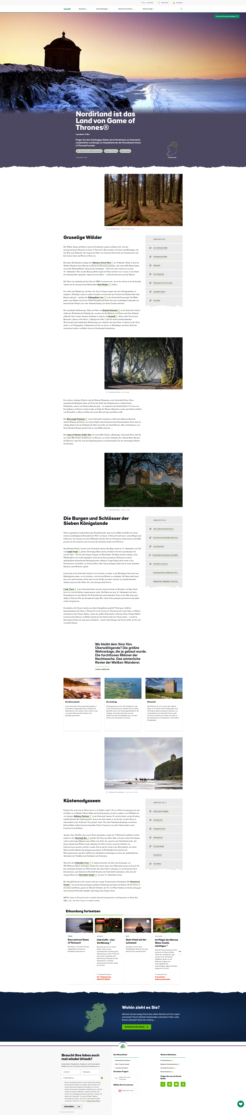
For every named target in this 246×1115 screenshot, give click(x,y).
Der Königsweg (158, 274)
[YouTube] (176, 1084)
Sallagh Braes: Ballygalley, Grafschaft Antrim (166, 581)
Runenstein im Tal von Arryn (162, 283)
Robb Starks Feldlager (161, 811)
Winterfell (156, 265)
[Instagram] (162, 1084)
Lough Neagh (72, 551)
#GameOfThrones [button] (111, 151)
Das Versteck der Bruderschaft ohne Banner (166, 537)
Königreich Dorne (159, 828)
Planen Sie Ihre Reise (125, 9)
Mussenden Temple (86, 874)
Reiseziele (82, 9)
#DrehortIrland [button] (125, 151)
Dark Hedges (102, 284)
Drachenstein (158, 820)
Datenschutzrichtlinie (93, 1101)
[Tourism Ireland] (69, 9)
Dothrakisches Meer (160, 256)
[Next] (179, 951)
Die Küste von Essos (160, 564)
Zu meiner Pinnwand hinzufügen (226, 16)
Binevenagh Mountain (76, 419)
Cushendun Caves (81, 862)
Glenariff (111, 316)
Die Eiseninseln (158, 546)
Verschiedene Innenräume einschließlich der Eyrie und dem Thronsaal (166, 555)
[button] (90, 921)
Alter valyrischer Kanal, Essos (163, 529)
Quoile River (157, 855)
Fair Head (156, 300)
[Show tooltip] (102, 1078)
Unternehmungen (102, 9)
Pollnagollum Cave (95, 297)
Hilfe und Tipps (148, 9)
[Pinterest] (169, 1084)
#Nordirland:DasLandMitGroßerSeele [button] (89, 151)
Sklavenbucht (158, 837)
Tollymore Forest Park (101, 262)
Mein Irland (164, 2)
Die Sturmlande (158, 846)
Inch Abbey (157, 863)
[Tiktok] (183, 1084)
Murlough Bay (81, 838)
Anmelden (179, 2)
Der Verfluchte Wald (160, 248)
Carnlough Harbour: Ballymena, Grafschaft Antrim (166, 572)
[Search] (180, 9)
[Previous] (66, 951)
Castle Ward (68, 589)
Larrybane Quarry (159, 291)
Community (149, 2)
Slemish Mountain (110, 310)
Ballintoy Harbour (81, 816)
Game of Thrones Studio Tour (79, 434)
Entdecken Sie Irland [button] (134, 1027)
